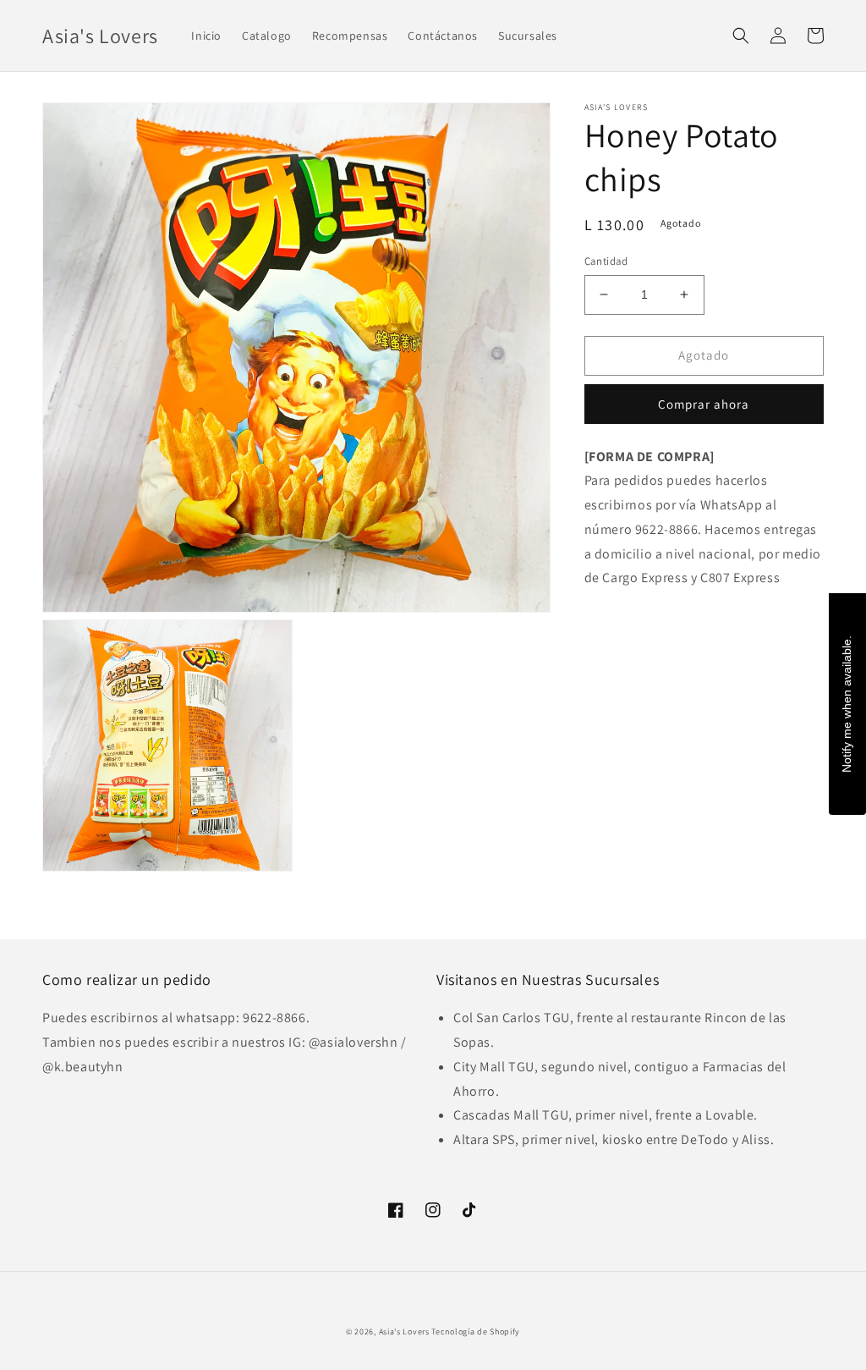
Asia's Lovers (404, 1331)
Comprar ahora (703, 404)
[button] (740, 35)
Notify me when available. (846, 703)
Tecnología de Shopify (475, 1331)
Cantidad (606, 261)
